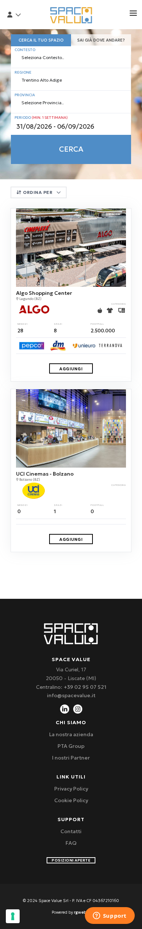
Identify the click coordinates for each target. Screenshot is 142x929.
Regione (23, 72)
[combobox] (71, 58)
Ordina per (38, 192)
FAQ (71, 843)
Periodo (41, 117)
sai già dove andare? (101, 40)
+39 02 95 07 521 (85, 687)
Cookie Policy (71, 800)
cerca (71, 149)
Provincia (25, 95)
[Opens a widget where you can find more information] (109, 916)
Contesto (25, 49)
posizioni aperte (71, 860)
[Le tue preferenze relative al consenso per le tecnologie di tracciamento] (13, 916)
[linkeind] (64, 708)
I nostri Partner (71, 757)
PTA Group (71, 746)
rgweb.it (82, 912)
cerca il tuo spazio (41, 40)
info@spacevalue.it (71, 695)
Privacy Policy (71, 788)
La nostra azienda (71, 734)
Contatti (71, 831)
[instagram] (77, 708)
